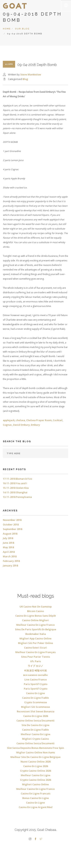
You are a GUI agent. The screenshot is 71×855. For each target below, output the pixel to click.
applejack (9, 420)
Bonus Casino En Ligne (35, 798)
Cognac (7, 424)
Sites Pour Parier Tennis (35, 656)
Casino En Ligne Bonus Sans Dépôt (35, 615)
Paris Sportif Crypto (35, 684)
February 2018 (11, 561)
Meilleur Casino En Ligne (35, 734)
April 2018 (9, 552)
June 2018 (8, 542)
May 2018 (8, 547)
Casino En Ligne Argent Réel (35, 807)
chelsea (20, 420)
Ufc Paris (35, 661)
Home (7, 29)
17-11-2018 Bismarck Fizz (17, 478)
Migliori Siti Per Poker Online (35, 643)
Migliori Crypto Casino (35, 738)
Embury (35, 424)
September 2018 (12, 529)
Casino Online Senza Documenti (35, 720)
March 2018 (9, 556)
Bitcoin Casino (35, 611)
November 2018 (12, 520)
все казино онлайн (35, 675)
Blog (25, 79)
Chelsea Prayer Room (39, 420)
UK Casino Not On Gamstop (36, 606)
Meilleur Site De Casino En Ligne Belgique (35, 757)
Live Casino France (35, 679)
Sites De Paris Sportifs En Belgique (35, 629)
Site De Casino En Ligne (35, 725)
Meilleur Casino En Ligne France (35, 624)
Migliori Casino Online (35, 784)
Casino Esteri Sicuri (35, 647)
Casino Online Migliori (35, 620)
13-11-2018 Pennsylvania (17, 497)
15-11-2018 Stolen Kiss (16, 488)
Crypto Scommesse (35, 702)
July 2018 (8, 538)
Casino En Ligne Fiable (35, 697)
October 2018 (11, 524)
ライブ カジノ (35, 666)
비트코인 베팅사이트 (35, 670)
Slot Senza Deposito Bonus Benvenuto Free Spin (35, 748)
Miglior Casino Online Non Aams (35, 752)
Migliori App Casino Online (35, 638)
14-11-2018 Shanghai (15, 492)
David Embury (21, 424)
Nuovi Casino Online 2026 (36, 761)
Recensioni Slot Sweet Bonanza (35, 711)
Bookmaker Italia (35, 634)
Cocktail (57, 420)
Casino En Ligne (35, 693)
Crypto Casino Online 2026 (35, 770)
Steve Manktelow (30, 74)
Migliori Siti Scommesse (35, 707)
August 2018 (10, 533)
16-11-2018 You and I (15, 483)
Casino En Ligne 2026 (35, 716)
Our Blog (22, 29)
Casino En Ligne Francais (35, 793)
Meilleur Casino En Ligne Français (35, 652)
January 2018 (10, 565)
